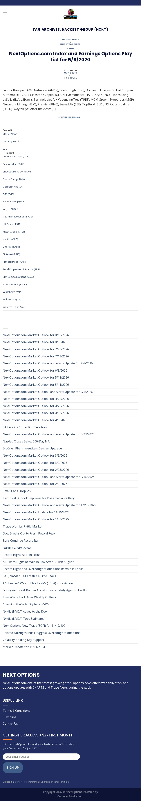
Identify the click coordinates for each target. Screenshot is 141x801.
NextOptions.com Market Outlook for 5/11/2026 (36, 385)
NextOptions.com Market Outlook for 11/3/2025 (36, 519)
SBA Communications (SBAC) (18, 276)
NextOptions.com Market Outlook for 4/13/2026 (36, 413)
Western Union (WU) (14, 307)
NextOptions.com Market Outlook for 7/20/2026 (36, 349)
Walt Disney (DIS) (12, 299)
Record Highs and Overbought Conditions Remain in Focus (43, 569)
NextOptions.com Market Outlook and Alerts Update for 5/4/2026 (48, 392)
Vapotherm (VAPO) (13, 292)
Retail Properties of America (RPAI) (21, 269)
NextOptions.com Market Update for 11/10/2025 (36, 512)
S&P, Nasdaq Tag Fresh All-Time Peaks (29, 576)
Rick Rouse (70, 78)
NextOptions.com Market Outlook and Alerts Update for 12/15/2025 (49, 505)
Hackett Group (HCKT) (14, 201)
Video (70, 48)
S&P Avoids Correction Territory (25, 427)
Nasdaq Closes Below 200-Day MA (26, 441)
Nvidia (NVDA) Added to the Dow (25, 611)
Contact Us (10, 723)
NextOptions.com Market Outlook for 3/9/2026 (35, 455)
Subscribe (9, 717)
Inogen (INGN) (10, 209)
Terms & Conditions (16, 711)
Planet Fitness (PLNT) (14, 261)
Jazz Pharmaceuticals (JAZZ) (17, 216)
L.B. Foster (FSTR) (12, 224)
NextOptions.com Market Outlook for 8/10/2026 (36, 335)
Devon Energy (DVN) (14, 179)
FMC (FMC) (8, 194)
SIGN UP (13, 768)
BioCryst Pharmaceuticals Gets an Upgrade (32, 448)
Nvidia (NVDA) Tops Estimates (23, 619)
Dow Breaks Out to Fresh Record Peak (29, 533)
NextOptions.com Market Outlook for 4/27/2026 (36, 399)
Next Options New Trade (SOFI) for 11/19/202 (34, 626)
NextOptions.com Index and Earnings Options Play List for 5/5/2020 (70, 57)
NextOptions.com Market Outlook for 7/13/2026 (36, 356)
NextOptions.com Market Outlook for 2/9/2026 (35, 484)
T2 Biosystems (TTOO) (15, 284)
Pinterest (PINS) (11, 254)
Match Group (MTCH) (14, 231)
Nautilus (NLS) (10, 239)
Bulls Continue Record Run (21, 541)
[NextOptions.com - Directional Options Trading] (70, 14)
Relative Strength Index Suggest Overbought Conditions (41, 633)
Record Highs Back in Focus (21, 555)
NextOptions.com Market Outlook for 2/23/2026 (36, 470)
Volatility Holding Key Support (23, 640)
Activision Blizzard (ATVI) (16, 156)
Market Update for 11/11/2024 (24, 647)
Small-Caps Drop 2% (17, 491)
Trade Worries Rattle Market (23, 526)
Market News (70, 40)
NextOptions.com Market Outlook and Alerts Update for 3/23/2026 (48, 434)
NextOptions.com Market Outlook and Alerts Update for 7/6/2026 (48, 363)
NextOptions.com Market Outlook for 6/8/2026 (35, 370)
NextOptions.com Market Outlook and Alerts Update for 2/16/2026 (48, 477)
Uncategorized (70, 44)
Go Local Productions (70, 796)
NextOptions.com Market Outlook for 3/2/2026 (35, 463)
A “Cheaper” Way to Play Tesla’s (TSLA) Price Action (38, 583)
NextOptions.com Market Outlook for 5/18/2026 (36, 377)
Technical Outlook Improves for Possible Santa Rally (39, 498)
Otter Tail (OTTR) (11, 246)
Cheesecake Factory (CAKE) (17, 171)
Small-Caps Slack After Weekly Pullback (29, 597)
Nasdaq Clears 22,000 (17, 548)
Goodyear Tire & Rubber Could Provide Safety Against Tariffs (45, 590)
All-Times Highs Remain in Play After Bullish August (38, 562)
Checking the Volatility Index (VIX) (26, 604)
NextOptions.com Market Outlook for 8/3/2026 (35, 342)
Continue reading (70, 117)
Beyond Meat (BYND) (14, 164)
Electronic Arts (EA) (13, 186)
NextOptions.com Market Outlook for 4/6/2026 (35, 420)
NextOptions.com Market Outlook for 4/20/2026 (36, 406)
